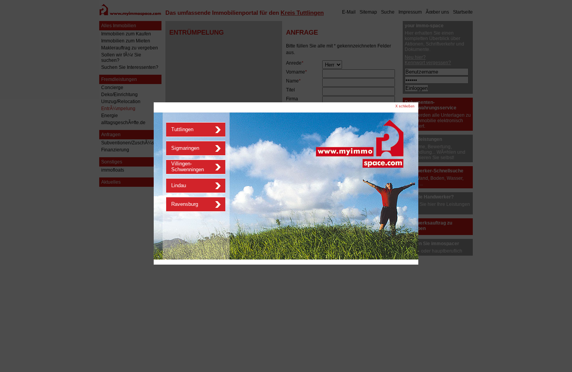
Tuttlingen (182, 129)
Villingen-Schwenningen (187, 166)
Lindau (178, 185)
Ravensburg (184, 204)
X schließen (404, 106)
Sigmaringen (185, 148)
